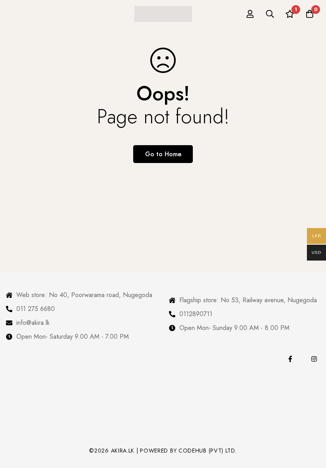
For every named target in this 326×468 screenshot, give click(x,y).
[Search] (270, 14)
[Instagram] (314, 359)
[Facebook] (290, 359)
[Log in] (250, 14)
